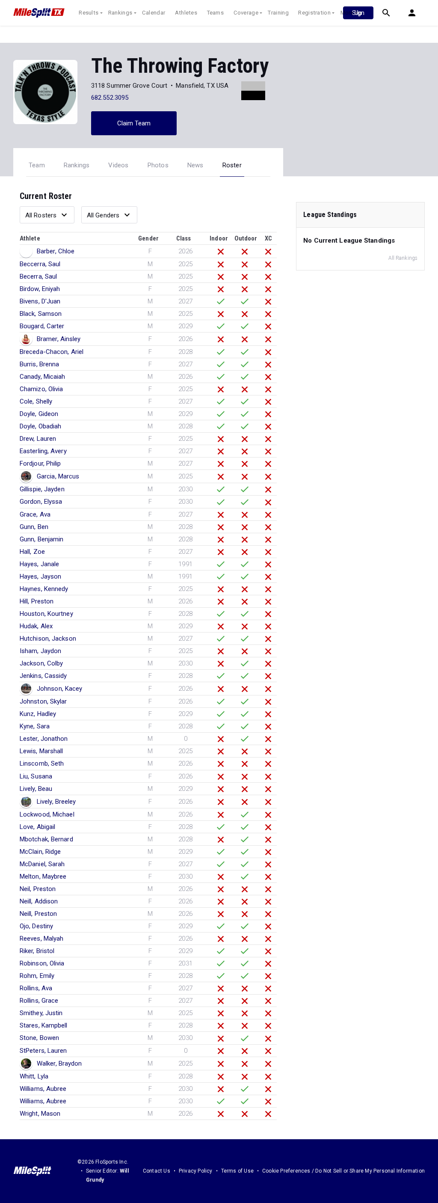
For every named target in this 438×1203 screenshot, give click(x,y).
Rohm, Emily (37, 976)
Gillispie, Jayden (42, 489)
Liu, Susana (36, 776)
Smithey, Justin (41, 1013)
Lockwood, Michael (47, 814)
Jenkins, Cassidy (43, 676)
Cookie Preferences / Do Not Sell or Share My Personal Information (343, 1171)
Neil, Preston (38, 889)
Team (37, 165)
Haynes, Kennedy (44, 589)
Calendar (153, 12)
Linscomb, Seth (42, 763)
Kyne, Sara (35, 726)
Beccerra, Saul (40, 264)
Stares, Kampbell (44, 1025)
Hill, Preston (36, 601)
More (347, 12)
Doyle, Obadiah (40, 426)
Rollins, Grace (39, 1000)
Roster (232, 165)
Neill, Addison (39, 901)
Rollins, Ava (36, 988)
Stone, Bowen (39, 1038)
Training (278, 12)
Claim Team (134, 123)
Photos (158, 165)
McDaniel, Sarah (42, 864)
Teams (215, 12)
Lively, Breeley (56, 801)
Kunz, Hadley (38, 714)
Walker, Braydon (59, 1063)
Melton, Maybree (43, 876)
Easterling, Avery (43, 451)
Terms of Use (237, 1171)
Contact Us (156, 1171)
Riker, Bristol (37, 951)
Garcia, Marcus (58, 476)
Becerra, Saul (38, 276)
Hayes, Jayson (40, 576)
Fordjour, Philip (40, 463)
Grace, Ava (35, 514)
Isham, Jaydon (40, 651)
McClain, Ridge (40, 851)
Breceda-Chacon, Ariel (51, 352)
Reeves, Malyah (41, 938)
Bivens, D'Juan (40, 301)
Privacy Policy (196, 1171)
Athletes (186, 12)
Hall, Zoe (32, 551)
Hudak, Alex (36, 626)
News (195, 165)
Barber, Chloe (55, 251)
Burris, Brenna (39, 364)
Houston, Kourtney (46, 614)
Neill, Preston (38, 914)
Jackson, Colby (41, 663)
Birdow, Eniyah (40, 289)
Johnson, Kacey (59, 688)
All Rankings (402, 258)
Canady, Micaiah (42, 376)
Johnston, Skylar (43, 701)
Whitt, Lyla (34, 1076)
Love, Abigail (37, 827)
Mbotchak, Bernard (46, 839)
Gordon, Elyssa (41, 501)
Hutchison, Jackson (48, 638)
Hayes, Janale (39, 564)
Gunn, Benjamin (41, 539)
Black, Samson (41, 314)
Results (88, 12)
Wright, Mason (40, 1113)
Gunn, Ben (34, 527)
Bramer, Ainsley (59, 339)
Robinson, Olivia (42, 963)
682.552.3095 (109, 97)
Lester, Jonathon (44, 739)
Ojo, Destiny (36, 926)
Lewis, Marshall (41, 751)
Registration (314, 12)
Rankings (120, 12)
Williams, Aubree (43, 1089)
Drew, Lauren (38, 439)
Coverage (246, 12)
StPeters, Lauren (43, 1050)
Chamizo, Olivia (41, 389)
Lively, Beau (36, 789)
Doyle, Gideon (39, 414)
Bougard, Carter (42, 326)
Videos (118, 165)
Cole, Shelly (36, 401)
